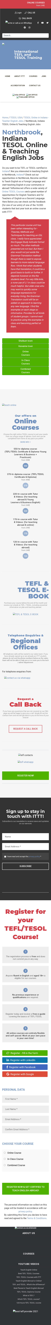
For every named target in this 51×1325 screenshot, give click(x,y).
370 (25, 486)
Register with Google (22, 1074)
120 (25, 556)
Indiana (5, 171)
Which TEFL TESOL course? (29, 1299)
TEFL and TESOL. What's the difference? (28, 1284)
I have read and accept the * (24, 856)
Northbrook (21, 132)
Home (7, 76)
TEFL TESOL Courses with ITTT (28, 1277)
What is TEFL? (28, 1295)
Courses (33, 76)
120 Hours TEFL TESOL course (28, 1303)
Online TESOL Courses (13, 191)
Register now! (25, 775)
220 (25, 511)
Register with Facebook (22, 1067)
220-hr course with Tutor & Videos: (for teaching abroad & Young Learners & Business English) (25, 499)
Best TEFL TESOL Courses (28, 1273)
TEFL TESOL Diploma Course (28, 1292)
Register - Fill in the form (24, 1053)
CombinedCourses (26, 371)
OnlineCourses (25, 353)
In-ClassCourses (25, 362)
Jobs (44, 76)
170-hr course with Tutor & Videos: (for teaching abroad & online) (25, 523)
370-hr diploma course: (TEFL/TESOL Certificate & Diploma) (25, 477)
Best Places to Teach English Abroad (29, 1288)
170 (25, 533)
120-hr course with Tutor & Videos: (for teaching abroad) (25, 546)
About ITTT (19, 76)
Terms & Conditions (36, 1218)
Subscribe (26, 866)
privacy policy (34, 856)
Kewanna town (25, 346)
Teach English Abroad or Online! (29, 1281)
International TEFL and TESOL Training (28, 54)
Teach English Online (28, 1270)
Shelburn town (26, 340)
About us (29, 1233)
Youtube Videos (28, 1264)
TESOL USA (16, 117)
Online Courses (36, 2)
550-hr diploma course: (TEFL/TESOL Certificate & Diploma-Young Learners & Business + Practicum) (25, 454)
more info (24, 442)
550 (25, 466)
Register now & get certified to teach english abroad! (25, 1189)
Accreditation (18, 85)
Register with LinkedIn (22, 1060)
